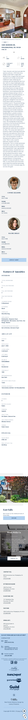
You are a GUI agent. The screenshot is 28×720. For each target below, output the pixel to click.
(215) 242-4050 (7, 603)
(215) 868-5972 (6, 244)
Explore (14, 518)
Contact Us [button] (14, 558)
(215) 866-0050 (7, 613)
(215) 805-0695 (6, 203)
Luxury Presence (14, 704)
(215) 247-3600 (7, 578)
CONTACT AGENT (14, 260)
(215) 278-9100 (7, 628)
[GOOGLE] (14, 695)
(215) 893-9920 (7, 590)
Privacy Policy (20, 711)
